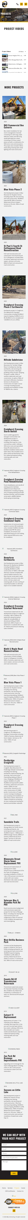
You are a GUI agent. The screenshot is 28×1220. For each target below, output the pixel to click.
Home (2, 17)
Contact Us (20, 1191)
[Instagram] (21, 4)
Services (10, 1188)
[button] (25, 4)
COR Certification (10, 1191)
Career (23, 1188)
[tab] (14, 55)
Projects (16, 1188)
